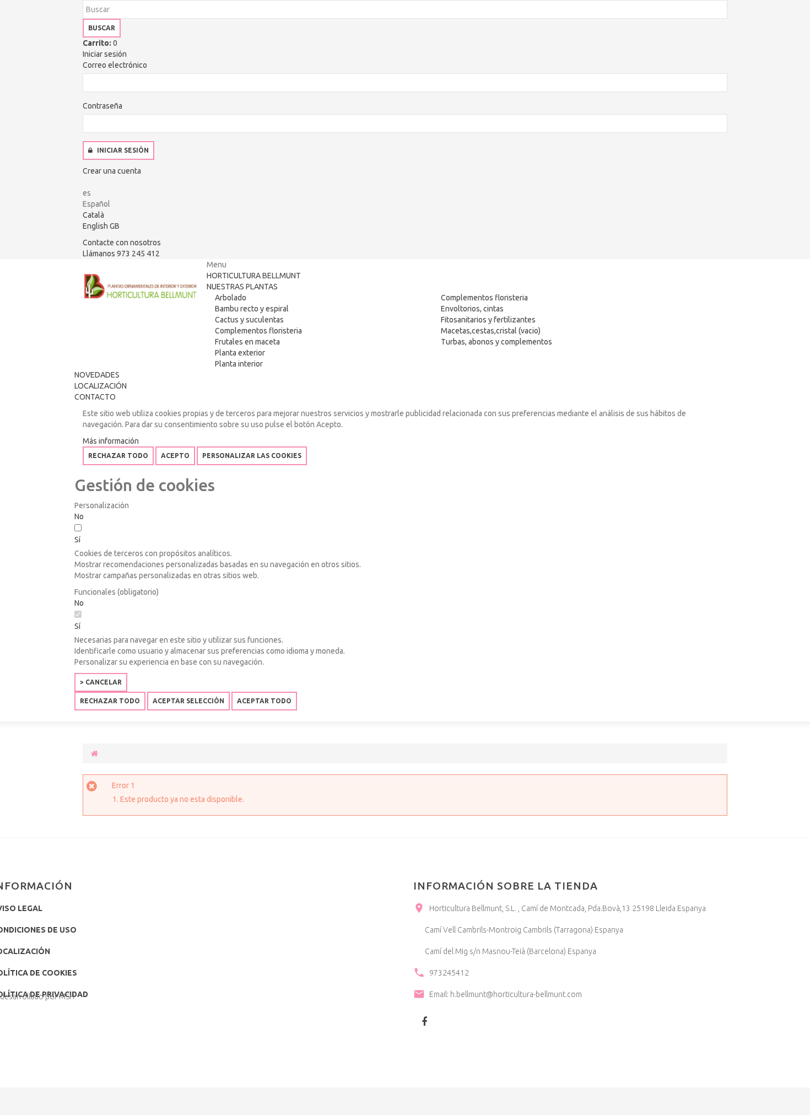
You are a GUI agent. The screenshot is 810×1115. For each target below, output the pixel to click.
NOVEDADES (97, 374)
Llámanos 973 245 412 (121, 253)
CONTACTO (95, 396)
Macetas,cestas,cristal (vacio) (491, 330)
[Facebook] (424, 1021)
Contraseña (102, 105)
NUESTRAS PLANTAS (242, 286)
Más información (111, 441)
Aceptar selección (188, 700)
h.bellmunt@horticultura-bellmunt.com (516, 994)
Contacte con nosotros (122, 242)
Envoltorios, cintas (472, 308)
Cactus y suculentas (249, 319)
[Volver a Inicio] (94, 753)
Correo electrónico (115, 65)
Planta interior (239, 363)
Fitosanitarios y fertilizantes (488, 319)
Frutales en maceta (247, 341)
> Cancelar (101, 682)
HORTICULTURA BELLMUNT (254, 275)
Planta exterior (240, 352)
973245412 (449, 972)
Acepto (175, 455)
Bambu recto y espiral (252, 308)
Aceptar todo (264, 700)
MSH (66, 996)
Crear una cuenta (112, 170)
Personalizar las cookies (251, 455)
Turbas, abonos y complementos (496, 341)
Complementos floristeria (258, 330)
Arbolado (230, 297)
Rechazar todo (118, 455)
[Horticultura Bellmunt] (140, 286)
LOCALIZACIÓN (100, 385)
